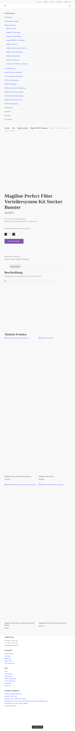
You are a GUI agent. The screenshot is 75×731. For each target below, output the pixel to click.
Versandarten (8, 676)
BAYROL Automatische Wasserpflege (15, 88)
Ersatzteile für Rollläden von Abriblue (17, 63)
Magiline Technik (11, 28)
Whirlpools (7, 111)
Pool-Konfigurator (9, 663)
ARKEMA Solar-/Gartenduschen (13, 100)
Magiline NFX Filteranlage (13, 36)
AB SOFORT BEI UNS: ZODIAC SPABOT (16, 703)
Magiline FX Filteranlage (13, 32)
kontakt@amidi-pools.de (11, 645)
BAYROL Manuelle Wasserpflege (13, 92)
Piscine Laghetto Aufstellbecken (13, 76)
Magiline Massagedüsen (13, 56)
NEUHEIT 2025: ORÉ (10, 696)
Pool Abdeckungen (9, 68)
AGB (5, 671)
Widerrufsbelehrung (10, 678)
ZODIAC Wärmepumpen (11, 80)
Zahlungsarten (8, 674)
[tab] (15, 266)
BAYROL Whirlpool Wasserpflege (13, 96)
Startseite (7, 128)
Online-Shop (8, 660)
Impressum (7, 685)
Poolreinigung (8, 107)
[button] (70, 6)
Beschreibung (15, 266)
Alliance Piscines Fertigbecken (13, 72)
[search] (62, 6)
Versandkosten (21, 219)
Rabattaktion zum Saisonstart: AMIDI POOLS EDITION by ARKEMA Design (26, 701)
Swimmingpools (9, 653)
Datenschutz (8, 683)
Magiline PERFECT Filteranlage (15, 40)
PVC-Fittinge (8, 119)
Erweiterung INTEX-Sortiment (13, 694)
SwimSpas (7, 115)
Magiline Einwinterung (12, 60)
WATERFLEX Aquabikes (11, 103)
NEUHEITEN (8, 17)
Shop (13, 128)
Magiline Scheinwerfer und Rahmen (16, 48)
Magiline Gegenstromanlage (14, 52)
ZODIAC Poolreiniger (10, 84)
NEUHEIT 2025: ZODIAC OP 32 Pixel (15, 698)
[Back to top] (37, 724)
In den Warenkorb (14, 241)
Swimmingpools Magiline (11, 21)
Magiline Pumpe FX (12, 44)
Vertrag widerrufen (9, 681)
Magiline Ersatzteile (10, 25)
